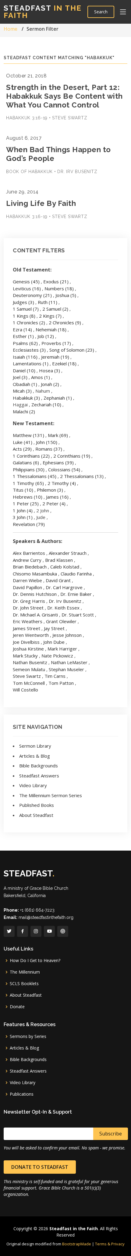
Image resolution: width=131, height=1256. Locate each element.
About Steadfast (36, 815)
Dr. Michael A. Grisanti (35, 615)
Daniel (24, 370)
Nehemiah (51, 329)
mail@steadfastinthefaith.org (46, 917)
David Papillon (27, 587)
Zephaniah (58, 398)
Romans (48, 449)
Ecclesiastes (29, 350)
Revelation (29, 524)
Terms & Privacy (110, 1244)
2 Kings (50, 316)
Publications (22, 1094)
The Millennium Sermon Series (50, 795)
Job (45, 336)
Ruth (47, 302)
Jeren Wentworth (31, 635)
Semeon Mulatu (29, 669)
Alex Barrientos (29, 553)
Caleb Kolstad (64, 567)
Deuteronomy (32, 295)
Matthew (28, 435)
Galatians (26, 462)
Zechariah (46, 404)
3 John (23, 517)
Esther (23, 336)
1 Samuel (26, 309)
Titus (23, 490)
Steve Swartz (27, 676)
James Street (26, 628)
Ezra (22, 329)
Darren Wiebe (27, 580)
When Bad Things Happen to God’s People (58, 154)
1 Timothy (28, 483)
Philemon (50, 490)
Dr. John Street (28, 608)
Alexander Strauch (68, 553)
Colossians (64, 469)
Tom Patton (61, 683)
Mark (58, 435)
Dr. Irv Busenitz (65, 601)
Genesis (26, 281)
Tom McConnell (29, 683)
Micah (22, 391)
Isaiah (25, 357)
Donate (17, 1007)
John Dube (54, 642)
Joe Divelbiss (26, 642)
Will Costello (25, 690)
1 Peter (26, 503)
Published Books (36, 805)
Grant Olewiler (61, 621)
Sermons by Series (28, 1036)
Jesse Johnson (67, 635)
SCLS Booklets (24, 983)
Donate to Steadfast (39, 1167)
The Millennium (25, 972)
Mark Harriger (62, 649)
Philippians (28, 469)
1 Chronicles (29, 322)
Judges (23, 302)
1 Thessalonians (34, 476)
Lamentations (30, 363)
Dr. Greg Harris (29, 601)
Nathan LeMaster (69, 662)
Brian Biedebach (30, 567)
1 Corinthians (31, 456)
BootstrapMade (76, 1244)
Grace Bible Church (49, 888)
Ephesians (58, 462)
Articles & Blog (34, 756)
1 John (23, 510)
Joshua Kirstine (28, 649)
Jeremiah (55, 357)
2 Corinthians (71, 456)
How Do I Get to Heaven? (35, 960)
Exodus (56, 281)
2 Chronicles (65, 322)
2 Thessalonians (82, 476)
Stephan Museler (66, 669)
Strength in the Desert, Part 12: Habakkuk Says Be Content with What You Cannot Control (64, 96)
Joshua (65, 295)
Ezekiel (64, 363)
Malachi (24, 411)
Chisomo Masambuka (35, 574)
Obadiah (25, 384)
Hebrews (27, 497)
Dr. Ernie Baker (76, 594)
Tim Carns (55, 676)
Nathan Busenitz (30, 662)
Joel (20, 377)
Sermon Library (35, 746)
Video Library (33, 785)
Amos (40, 377)
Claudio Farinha (76, 574)
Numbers (59, 288)
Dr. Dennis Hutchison (35, 594)
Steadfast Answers (39, 776)
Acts (22, 449)
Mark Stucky (25, 656)
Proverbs (56, 343)
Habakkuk (26, 398)
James (57, 497)
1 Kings (24, 316)
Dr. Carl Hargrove (64, 587)
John (46, 442)
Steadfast (43, 12)
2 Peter (54, 503)
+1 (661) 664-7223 (37, 910)
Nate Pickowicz (57, 656)
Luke (22, 442)
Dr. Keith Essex (63, 608)
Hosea (49, 370)
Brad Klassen (59, 560)
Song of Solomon (71, 350)
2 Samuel (55, 309)
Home (10, 29)
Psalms (25, 343)
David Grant (58, 580)
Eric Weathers (27, 621)
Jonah (50, 384)
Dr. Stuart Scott (78, 615)
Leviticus (27, 288)
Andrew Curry (27, 560)
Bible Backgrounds (38, 766)
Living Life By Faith (41, 203)
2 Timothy (62, 483)
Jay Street (54, 628)
